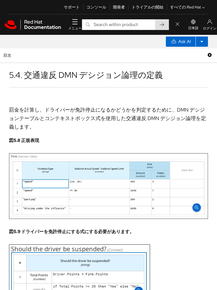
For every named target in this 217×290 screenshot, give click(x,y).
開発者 (119, 7)
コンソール (96, 7)
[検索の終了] (177, 24)
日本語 (193, 28)
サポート (72, 7)
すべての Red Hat (185, 7)
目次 (8, 55)
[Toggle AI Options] (202, 42)
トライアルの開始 (147, 7)
